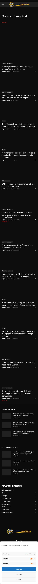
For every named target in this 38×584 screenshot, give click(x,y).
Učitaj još (4, 221)
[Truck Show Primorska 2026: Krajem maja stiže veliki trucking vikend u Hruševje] (6, 454)
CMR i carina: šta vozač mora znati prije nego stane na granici (19, 185)
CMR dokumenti (6, 180)
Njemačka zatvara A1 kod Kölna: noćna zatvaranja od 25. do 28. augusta (18, 96)
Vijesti (3, 121)
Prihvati (19, 569)
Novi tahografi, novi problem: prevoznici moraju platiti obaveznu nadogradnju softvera (19, 155)
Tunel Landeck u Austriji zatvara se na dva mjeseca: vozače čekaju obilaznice (18, 125)
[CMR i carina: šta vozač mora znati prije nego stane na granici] (19, 173)
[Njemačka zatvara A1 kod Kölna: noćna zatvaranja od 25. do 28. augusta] (19, 84)
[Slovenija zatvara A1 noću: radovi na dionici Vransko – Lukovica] (19, 55)
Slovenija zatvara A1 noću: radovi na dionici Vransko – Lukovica (17, 68)
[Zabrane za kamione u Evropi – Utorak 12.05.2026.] (6, 463)
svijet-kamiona (6, 71)
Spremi (19, 579)
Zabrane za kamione (7, 63)
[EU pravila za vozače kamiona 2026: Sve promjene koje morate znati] (6, 472)
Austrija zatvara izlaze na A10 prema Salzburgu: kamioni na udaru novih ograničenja (17, 215)
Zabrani (19, 574)
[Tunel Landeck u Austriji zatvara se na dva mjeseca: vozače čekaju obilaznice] (19, 113)
